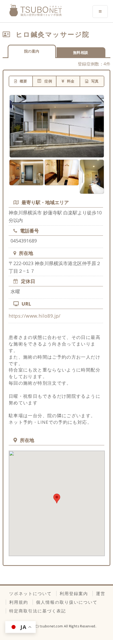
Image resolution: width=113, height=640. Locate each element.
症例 (48, 81)
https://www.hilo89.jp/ (35, 316)
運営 (100, 593)
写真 (95, 81)
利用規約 (18, 602)
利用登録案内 (74, 593)
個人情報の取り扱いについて (66, 602)
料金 (71, 81)
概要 (23, 81)
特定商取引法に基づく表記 (37, 611)
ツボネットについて (30, 593)
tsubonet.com (52, 626)
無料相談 (80, 52)
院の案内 (31, 51)
